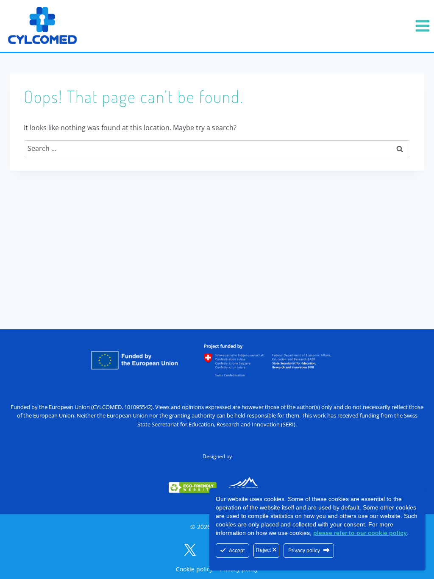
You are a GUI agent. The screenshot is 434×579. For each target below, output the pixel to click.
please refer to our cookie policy (360, 532)
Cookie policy (194, 569)
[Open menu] (422, 25)
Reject (264, 550)
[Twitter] (190, 550)
